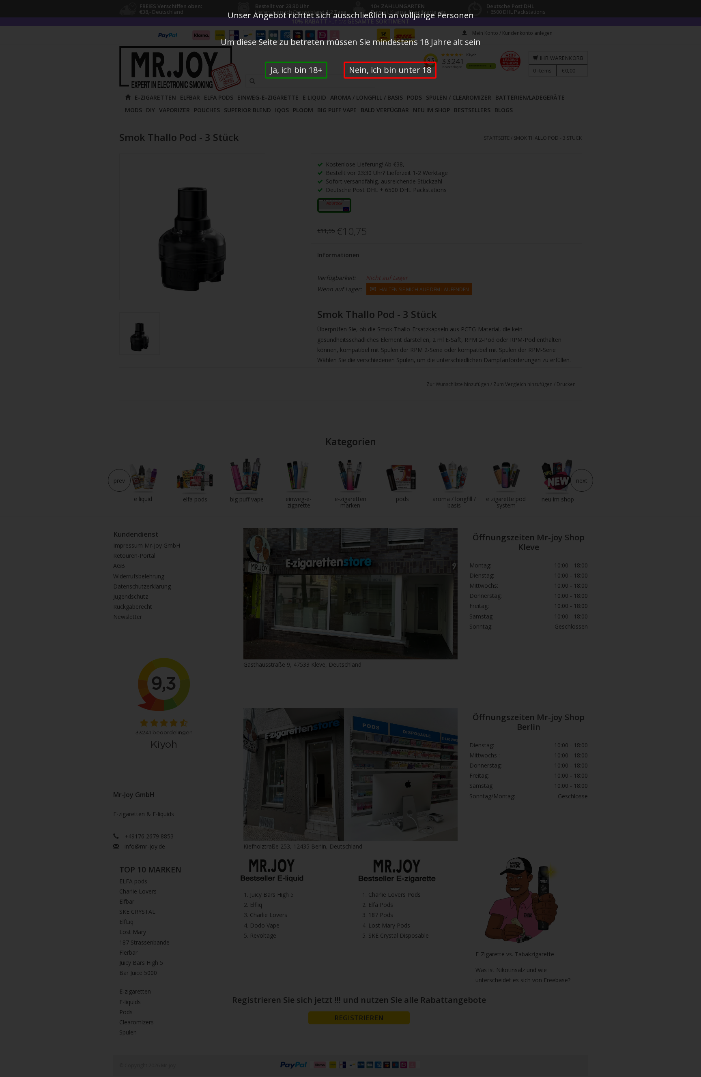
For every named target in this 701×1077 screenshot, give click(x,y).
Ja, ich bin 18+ (296, 69)
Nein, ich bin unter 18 (390, 69)
